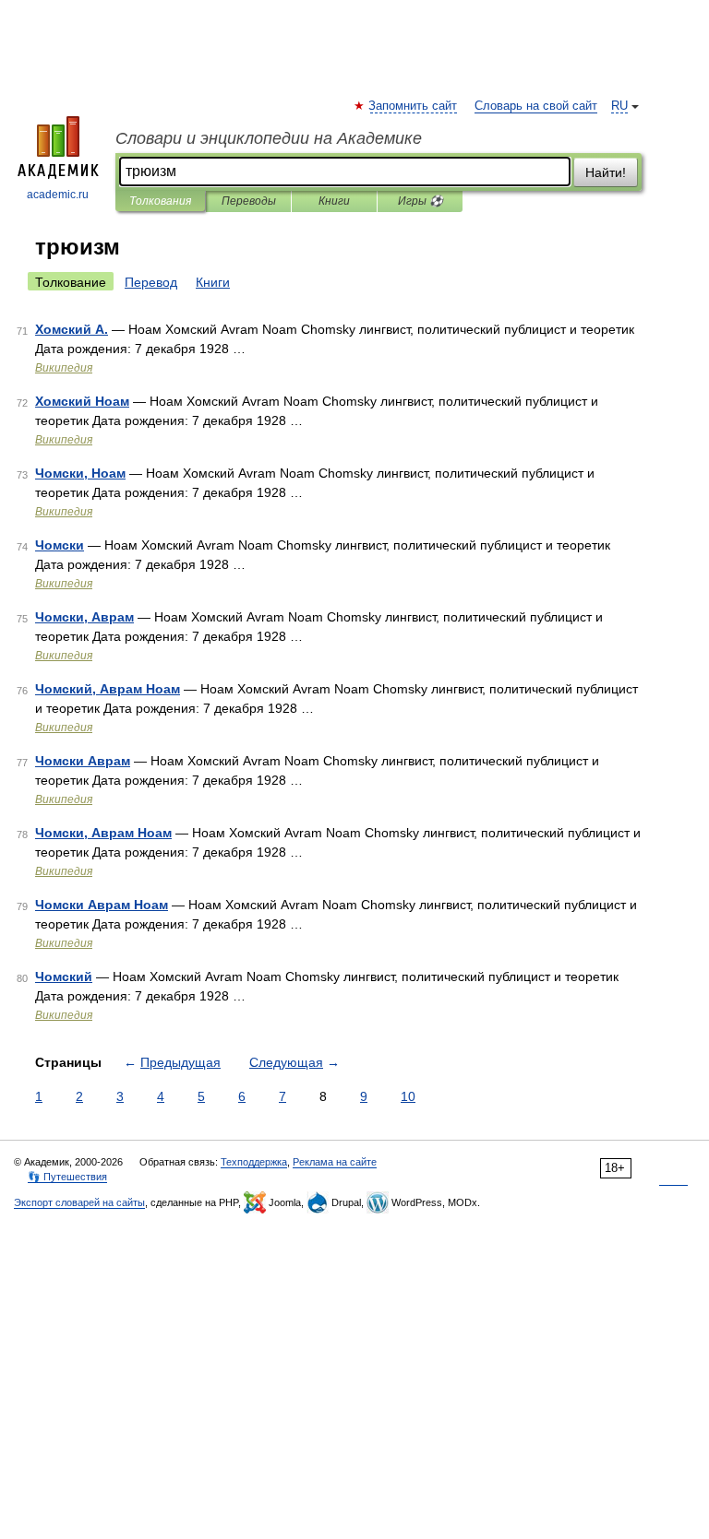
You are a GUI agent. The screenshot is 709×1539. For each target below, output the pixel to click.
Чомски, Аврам (84, 617)
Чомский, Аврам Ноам (107, 688)
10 (408, 1096)
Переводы (249, 201)
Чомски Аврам (82, 760)
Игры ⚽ (420, 201)
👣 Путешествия (67, 1176)
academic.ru (58, 194)
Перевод (151, 282)
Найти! (605, 172)
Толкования (160, 201)
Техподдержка (254, 1161)
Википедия (63, 367)
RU (619, 106)
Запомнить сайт (413, 106)
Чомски (59, 545)
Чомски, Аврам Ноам (103, 832)
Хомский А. (71, 329)
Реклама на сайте (335, 1161)
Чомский (63, 976)
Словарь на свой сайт (536, 106)
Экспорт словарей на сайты (79, 1202)
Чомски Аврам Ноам (101, 904)
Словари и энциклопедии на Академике (268, 138)
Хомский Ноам (82, 401)
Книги (334, 201)
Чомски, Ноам (80, 473)
